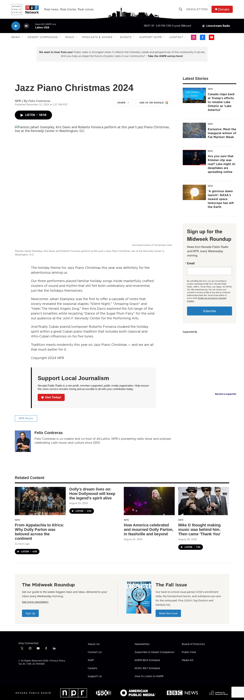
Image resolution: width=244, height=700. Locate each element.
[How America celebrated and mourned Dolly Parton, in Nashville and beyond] (149, 501)
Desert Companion (43, 37)
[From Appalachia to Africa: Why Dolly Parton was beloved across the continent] (40, 501)
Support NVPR (150, 37)
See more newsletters (35, 602)
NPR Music (26, 418)
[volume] (26, 26)
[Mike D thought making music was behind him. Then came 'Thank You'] (203, 501)
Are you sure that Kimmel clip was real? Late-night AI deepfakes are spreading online (221, 164)
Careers (92, 668)
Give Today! (53, 397)
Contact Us (95, 652)
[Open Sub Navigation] (22, 37)
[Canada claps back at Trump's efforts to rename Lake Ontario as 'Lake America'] (194, 95)
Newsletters (197, 9)
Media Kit (187, 660)
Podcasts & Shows (97, 37)
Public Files (189, 652)
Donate (223, 9)
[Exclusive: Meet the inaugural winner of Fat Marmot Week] (194, 130)
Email (191, 263)
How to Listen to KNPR (149, 676)
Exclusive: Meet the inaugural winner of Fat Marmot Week (222, 133)
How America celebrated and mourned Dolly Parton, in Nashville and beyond (148, 529)
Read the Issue (168, 613)
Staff (91, 660)
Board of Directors (193, 644)
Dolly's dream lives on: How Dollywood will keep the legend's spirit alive (92, 493)
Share (121, 102)
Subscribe (209, 311)
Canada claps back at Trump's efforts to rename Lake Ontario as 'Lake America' (221, 102)
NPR (210, 89)
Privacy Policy (57, 660)
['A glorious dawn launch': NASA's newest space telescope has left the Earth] (194, 192)
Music (69, 37)
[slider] (32, 26)
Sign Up (30, 613)
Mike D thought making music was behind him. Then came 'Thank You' (199, 529)
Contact (176, 37)
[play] (16, 26)
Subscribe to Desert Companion (154, 652)
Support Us (95, 676)
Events (126, 37)
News (15, 37)
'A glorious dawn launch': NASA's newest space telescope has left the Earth (221, 199)
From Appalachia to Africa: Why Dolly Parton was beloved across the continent (39, 532)
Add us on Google (151, 102)
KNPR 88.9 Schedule (147, 660)
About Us (93, 644)
